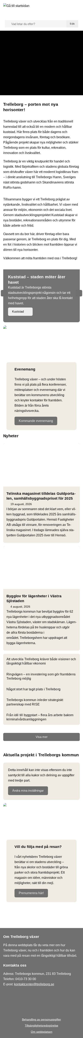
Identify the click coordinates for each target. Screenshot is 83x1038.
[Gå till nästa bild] (79, 293)
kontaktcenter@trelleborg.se (34, 984)
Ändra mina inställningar (28, 790)
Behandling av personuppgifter (41, 1019)
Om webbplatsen (41, 1031)
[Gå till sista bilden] (4, 293)
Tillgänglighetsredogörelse (41, 1025)
